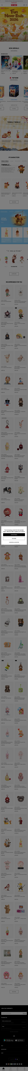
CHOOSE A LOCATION (14, 542)
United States (14, 534)
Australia (14, 538)
